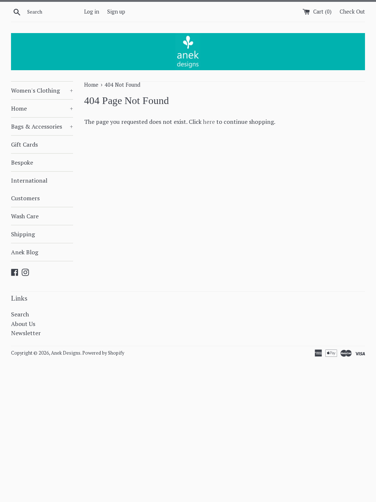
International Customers (29, 189)
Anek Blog (24, 252)
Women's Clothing (42, 90)
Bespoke (22, 162)
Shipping (23, 234)
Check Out (352, 11)
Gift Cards (24, 144)
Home (42, 108)
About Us (23, 324)
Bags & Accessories (42, 126)
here (209, 122)
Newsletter (26, 333)
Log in (91, 11)
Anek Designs (65, 353)
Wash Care (25, 216)
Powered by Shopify (103, 353)
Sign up (116, 11)
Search (20, 314)
